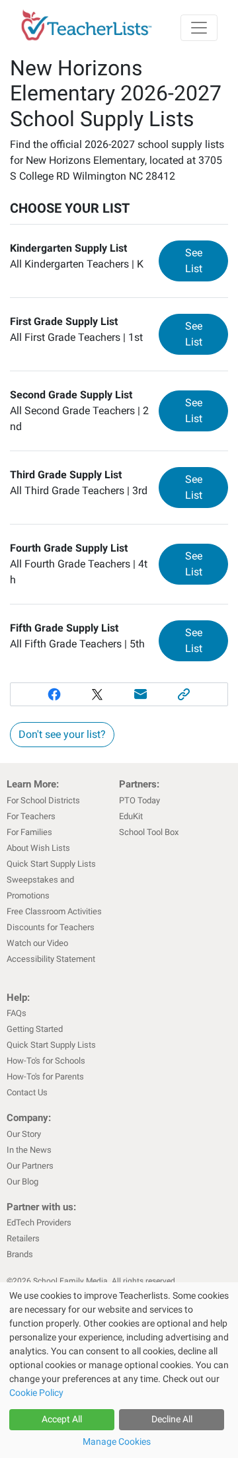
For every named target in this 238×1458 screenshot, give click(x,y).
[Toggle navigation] (199, 28)
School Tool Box (148, 832)
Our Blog (22, 1181)
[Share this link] (184, 694)
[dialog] (119, 1370)
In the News (29, 1150)
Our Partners (30, 1166)
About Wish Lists (38, 848)
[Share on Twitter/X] (97, 694)
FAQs (16, 1013)
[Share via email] (141, 694)
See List (206, 260)
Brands (20, 1254)
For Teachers (31, 816)
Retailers (23, 1238)
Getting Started (35, 1029)
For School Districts (43, 800)
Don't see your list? (62, 734)
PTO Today (139, 800)
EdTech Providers (39, 1222)
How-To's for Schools (46, 1061)
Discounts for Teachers (51, 927)
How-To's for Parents (45, 1076)
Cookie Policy (36, 1392)
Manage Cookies (117, 1441)
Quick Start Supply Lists (51, 864)
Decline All (171, 1419)
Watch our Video (37, 943)
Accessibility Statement (51, 959)
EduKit (131, 816)
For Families (29, 832)
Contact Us (27, 1092)
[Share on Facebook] (54, 694)
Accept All (62, 1419)
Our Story (24, 1134)
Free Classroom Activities (54, 911)
